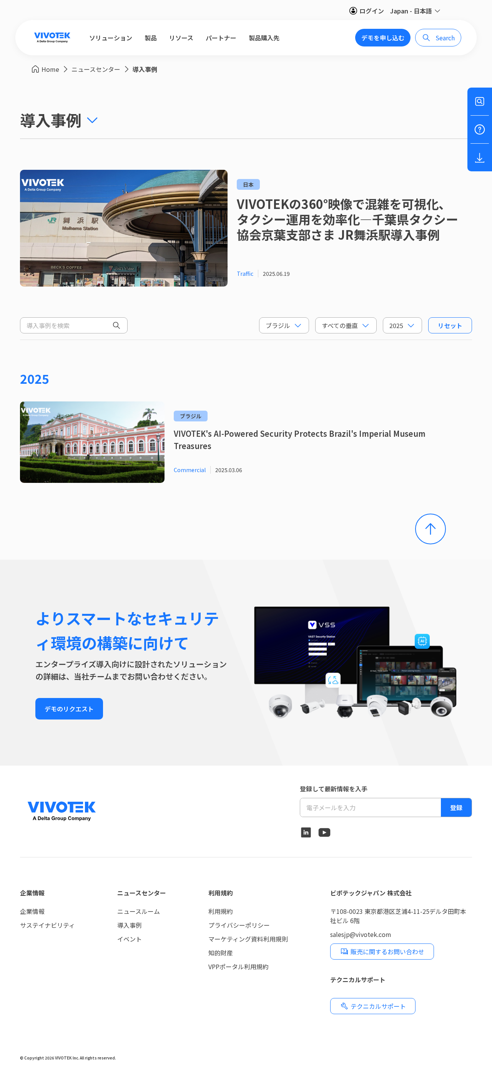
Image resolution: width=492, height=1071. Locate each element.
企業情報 (32, 892)
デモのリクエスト (69, 708)
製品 (151, 37)
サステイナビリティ (47, 925)
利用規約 (220, 892)
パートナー (221, 37)
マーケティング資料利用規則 (248, 938)
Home (50, 69)
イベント (129, 938)
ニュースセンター (95, 69)
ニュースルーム (138, 911)
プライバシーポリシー (239, 925)
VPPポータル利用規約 (238, 966)
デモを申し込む (382, 37)
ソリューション (110, 37)
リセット (450, 325)
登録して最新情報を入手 (333, 788)
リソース (181, 37)
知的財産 (220, 952)
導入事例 (145, 69)
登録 (456, 807)
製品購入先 (264, 37)
